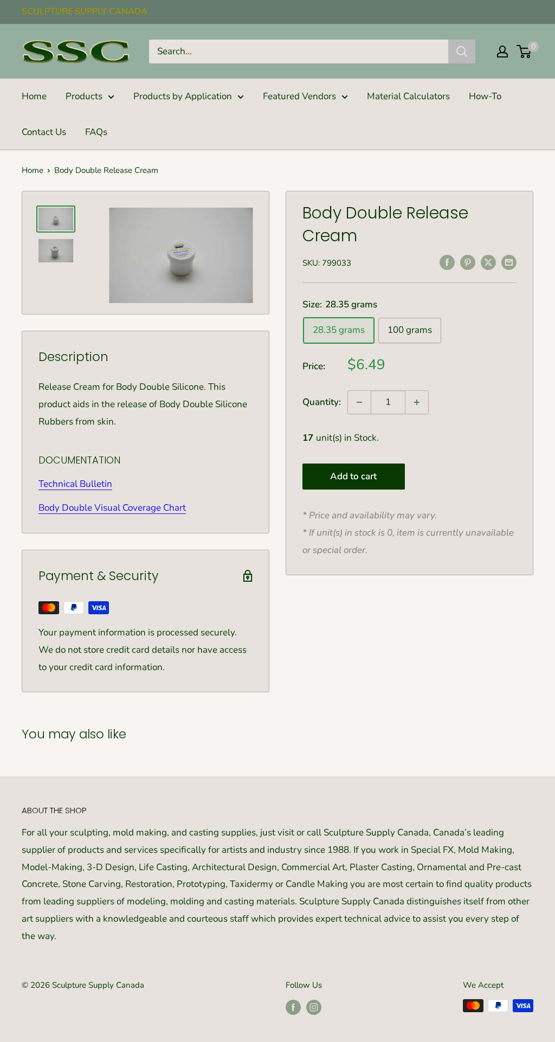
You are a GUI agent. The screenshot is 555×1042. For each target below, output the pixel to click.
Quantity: (321, 402)
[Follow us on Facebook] (293, 1007)
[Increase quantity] (416, 402)
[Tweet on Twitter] (488, 262)
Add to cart (353, 476)
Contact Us (44, 132)
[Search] (461, 51)
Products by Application (182, 96)
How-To (485, 96)
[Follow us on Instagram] (313, 1007)
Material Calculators (408, 96)
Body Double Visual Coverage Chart (112, 507)
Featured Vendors (299, 96)
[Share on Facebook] (447, 262)
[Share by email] (509, 262)
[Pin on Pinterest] (467, 262)
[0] (524, 51)
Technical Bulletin (75, 484)
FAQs (96, 132)
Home (34, 96)
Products (84, 96)
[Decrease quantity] (359, 402)
